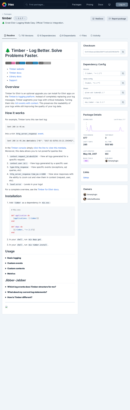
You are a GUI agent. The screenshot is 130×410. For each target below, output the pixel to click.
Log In (122, 4)
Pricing (89, 4)
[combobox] (45, 4)
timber (7, 18)
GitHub (86, 178)
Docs (100, 4)
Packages (76, 4)
